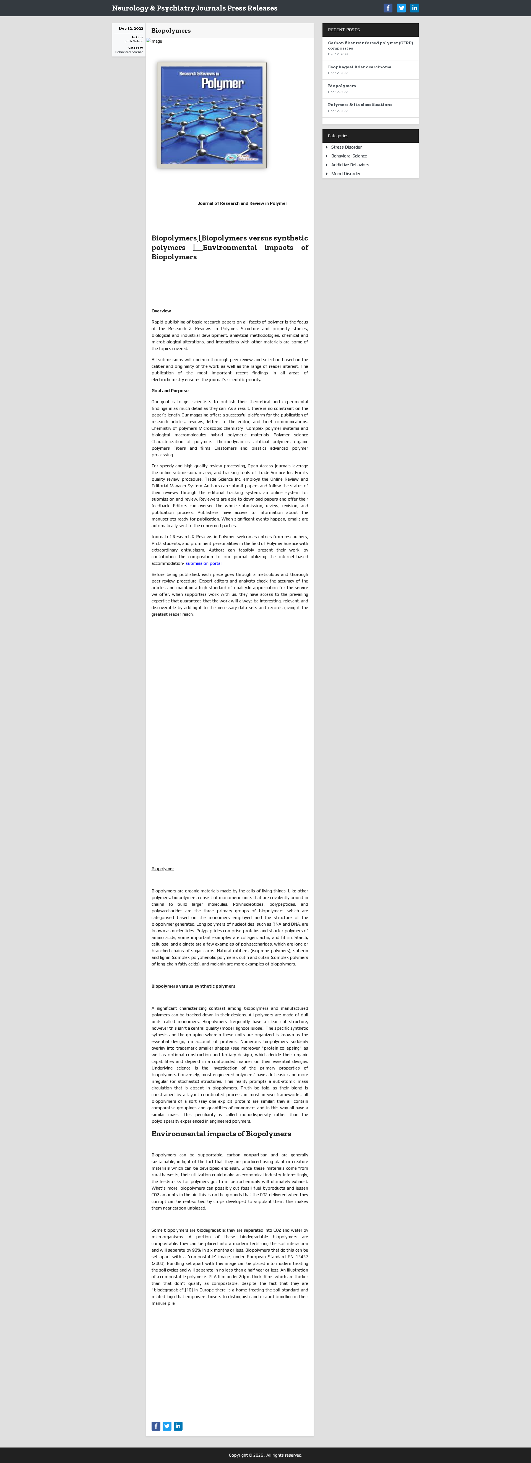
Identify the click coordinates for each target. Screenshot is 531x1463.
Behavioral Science (129, 52)
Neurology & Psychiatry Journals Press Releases (195, 7)
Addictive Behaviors (350, 164)
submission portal (204, 563)
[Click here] (388, 8)
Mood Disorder (346, 173)
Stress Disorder (346, 147)
